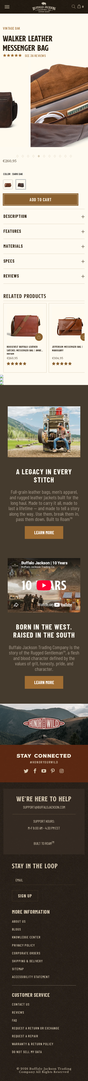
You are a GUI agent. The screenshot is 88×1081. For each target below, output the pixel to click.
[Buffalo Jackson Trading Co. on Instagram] (62, 771)
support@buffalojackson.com (44, 807)
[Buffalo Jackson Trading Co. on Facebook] (35, 771)
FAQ (14, 1020)
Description (15, 216)
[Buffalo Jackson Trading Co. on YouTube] (44, 771)
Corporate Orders (26, 953)
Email (19, 880)
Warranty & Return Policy (32, 1044)
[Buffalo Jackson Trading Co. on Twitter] (26, 771)
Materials (13, 246)
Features (12, 231)
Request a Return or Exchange (35, 1028)
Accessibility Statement (31, 977)
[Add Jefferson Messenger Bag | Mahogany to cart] (84, 337)
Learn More (44, 532)
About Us (19, 921)
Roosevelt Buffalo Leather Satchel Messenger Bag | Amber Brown (25, 350)
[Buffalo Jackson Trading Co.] (44, 7)
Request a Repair (25, 1036)
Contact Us (20, 1004)
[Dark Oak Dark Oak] (21, 184)
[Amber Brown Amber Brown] (8, 184)
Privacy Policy (23, 945)
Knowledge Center (26, 937)
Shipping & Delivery (27, 961)
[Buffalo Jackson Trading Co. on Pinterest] (53, 771)
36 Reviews (38, 56)
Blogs (16, 929)
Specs (9, 260)
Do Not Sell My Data (27, 1052)
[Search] (73, 7)
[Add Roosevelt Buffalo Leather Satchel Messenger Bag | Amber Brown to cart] (39, 337)
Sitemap (18, 969)
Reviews (11, 275)
